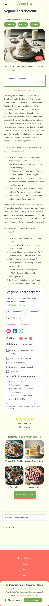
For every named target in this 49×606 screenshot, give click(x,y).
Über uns (24, 575)
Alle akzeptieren (33, 600)
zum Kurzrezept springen (24, 90)
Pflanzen (24, 564)
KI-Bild (38, 58)
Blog (25, 569)
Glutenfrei (10, 24)
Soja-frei (35, 24)
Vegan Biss (24, 3)
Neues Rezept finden (24, 494)
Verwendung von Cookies (26, 595)
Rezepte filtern (24, 558)
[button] (45, 3)
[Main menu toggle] (6, 4)
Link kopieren (12, 324)
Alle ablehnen (14, 600)
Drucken (24, 324)
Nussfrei (22, 24)
